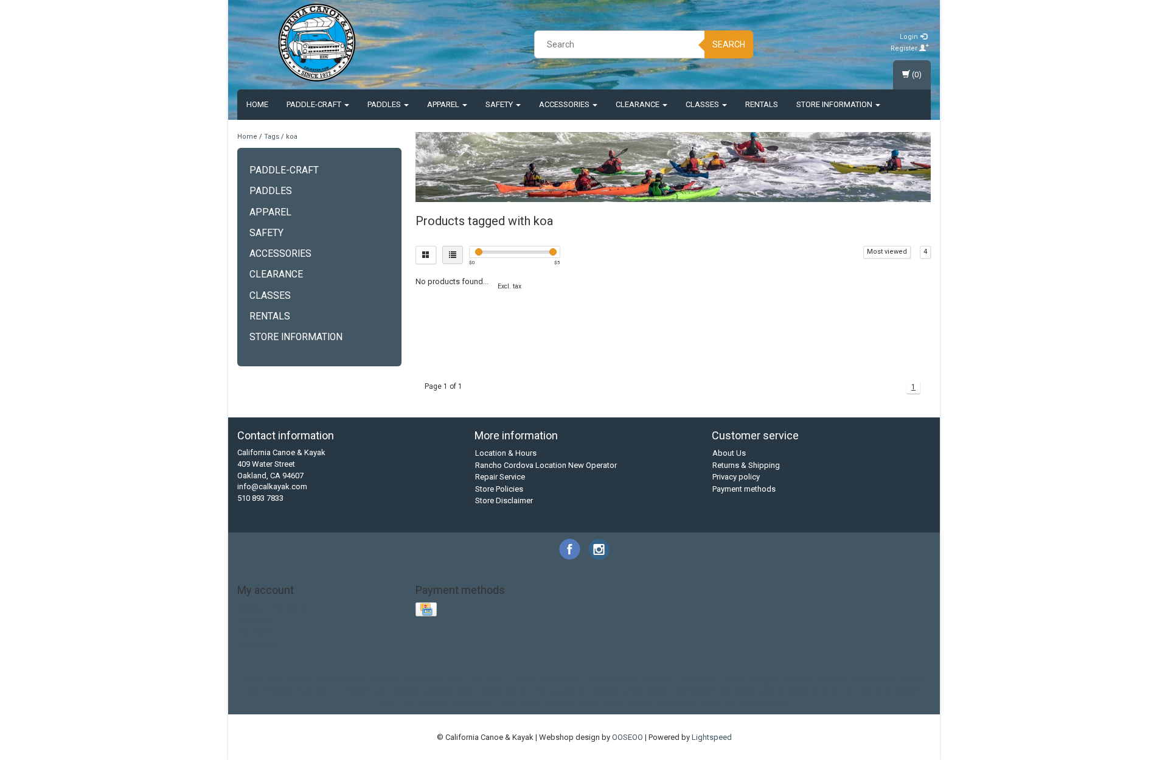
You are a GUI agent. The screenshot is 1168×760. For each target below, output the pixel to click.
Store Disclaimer (504, 500)
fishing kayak (873, 679)
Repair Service (500, 476)
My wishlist (257, 644)
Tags (271, 137)
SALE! (498, 679)
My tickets (256, 631)
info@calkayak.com (272, 486)
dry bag (797, 679)
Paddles (385, 104)
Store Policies (499, 488)
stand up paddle (890, 691)
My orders (255, 620)
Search (728, 44)
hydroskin (315, 691)
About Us (729, 453)
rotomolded (693, 691)
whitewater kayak (689, 701)
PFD (476, 679)
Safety (500, 104)
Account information (274, 608)
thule (386, 701)
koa (291, 137)
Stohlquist (561, 679)
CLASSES (703, 104)
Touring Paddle (610, 679)
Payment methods (744, 488)
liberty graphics (560, 691)
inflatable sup (362, 691)
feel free (830, 679)
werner (641, 701)
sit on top (838, 691)
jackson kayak (450, 691)
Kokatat (384, 679)
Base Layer (262, 679)
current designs (750, 679)
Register (905, 48)
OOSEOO (627, 737)
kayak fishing (504, 691)
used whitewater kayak (584, 701)
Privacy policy (736, 476)
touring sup (473, 701)
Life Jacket (423, 679)
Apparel (444, 104)
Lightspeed (712, 737)
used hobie (518, 701)
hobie (912, 679)
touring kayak (424, 701)
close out (658, 679)
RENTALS (761, 104)
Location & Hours (506, 453)
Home (257, 104)
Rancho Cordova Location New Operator (546, 465)
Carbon (299, 679)
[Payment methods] (427, 610)
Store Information (835, 104)
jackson (406, 691)
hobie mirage (269, 691)
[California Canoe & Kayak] (317, 42)
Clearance (638, 104)
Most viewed (887, 252)
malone (606, 691)
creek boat (699, 679)
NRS (456, 679)
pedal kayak (645, 691)
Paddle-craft (315, 104)
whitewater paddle (757, 701)
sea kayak (737, 691)
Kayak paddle (342, 679)
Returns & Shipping (746, 465)
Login (910, 37)
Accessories (565, 104)
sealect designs (788, 691)
